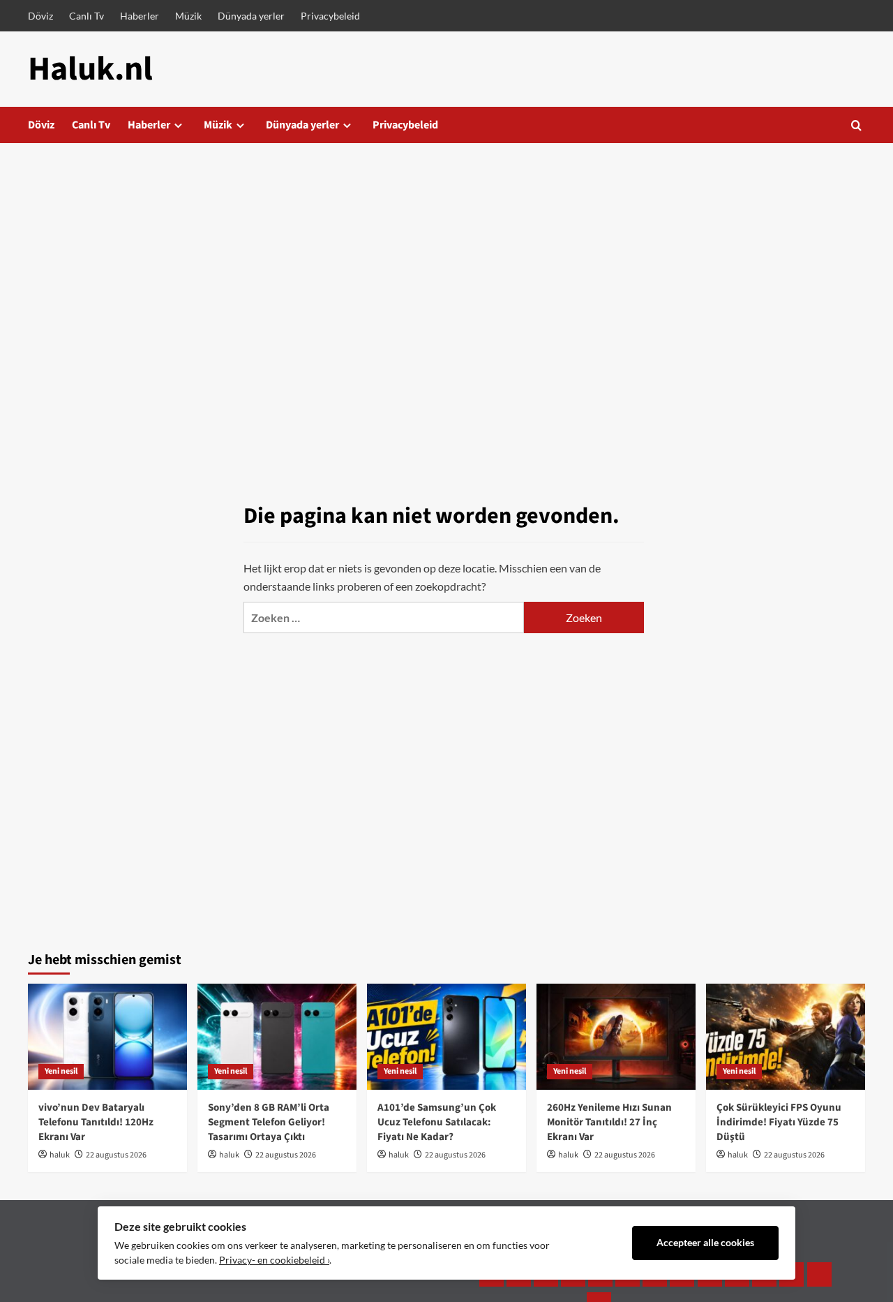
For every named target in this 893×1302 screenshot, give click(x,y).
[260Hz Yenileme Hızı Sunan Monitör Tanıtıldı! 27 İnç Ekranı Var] (616, 1037)
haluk (60, 1155)
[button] (856, 125)
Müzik (188, 16)
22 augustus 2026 (116, 1155)
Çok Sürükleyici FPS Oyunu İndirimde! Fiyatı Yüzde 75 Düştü (778, 1122)
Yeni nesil (61, 1071)
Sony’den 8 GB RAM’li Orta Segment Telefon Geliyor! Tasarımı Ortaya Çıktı (268, 1122)
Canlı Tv (86, 16)
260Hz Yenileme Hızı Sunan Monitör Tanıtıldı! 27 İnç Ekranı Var (609, 1122)
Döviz (40, 16)
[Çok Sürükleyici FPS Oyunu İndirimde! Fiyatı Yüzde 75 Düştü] (785, 1037)
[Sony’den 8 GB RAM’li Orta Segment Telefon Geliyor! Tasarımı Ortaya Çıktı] (277, 1037)
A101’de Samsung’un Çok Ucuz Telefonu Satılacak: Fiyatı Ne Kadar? (436, 1122)
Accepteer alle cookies (705, 1242)
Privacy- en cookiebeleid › (274, 1260)
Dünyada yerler (251, 16)
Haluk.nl (90, 69)
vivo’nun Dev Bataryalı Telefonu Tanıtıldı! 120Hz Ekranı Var (95, 1122)
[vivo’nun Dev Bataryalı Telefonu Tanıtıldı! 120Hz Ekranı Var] (107, 1037)
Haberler (139, 16)
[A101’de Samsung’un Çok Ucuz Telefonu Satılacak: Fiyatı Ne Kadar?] (446, 1037)
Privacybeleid (330, 16)
